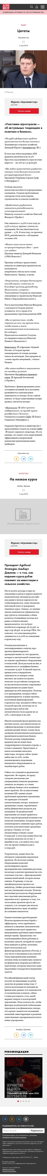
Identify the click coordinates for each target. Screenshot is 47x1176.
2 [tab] (21, 1101)
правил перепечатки (8, 1143)
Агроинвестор (29, 147)
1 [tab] (18, 1101)
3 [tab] (23, 1101)
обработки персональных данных (14, 1137)
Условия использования (9, 1171)
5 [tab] (29, 1101)
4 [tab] (26, 1101)
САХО (28, 417)
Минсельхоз (10, 347)
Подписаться (37, 1130)
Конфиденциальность (8, 1169)
